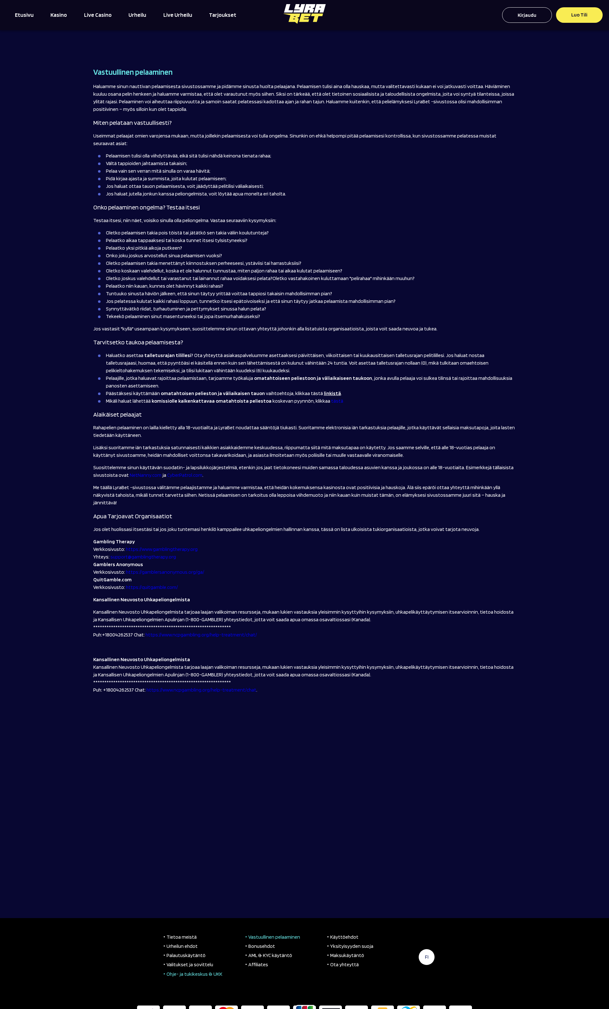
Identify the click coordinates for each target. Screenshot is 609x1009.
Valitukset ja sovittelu (190, 964)
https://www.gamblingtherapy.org (162, 549)
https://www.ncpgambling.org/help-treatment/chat (201, 690)
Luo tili (579, 15)
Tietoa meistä (182, 937)
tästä (337, 401)
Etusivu (24, 14)
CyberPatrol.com (184, 475)
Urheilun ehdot (182, 946)
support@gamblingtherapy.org (143, 557)
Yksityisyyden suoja (351, 946)
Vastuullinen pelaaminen (274, 937)
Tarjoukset (222, 14)
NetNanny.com (145, 475)
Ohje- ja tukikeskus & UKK (194, 974)
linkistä (332, 393)
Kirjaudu (527, 15)
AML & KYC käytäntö (270, 955)
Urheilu (137, 14)
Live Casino (98, 14)
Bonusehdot (261, 946)
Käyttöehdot (344, 937)
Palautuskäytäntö (186, 955)
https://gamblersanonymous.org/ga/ (165, 572)
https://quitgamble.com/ (152, 587)
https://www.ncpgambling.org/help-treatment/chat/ (201, 635)
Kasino (58, 14)
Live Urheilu (177, 14)
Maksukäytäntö (347, 955)
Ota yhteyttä (344, 964)
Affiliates (258, 964)
